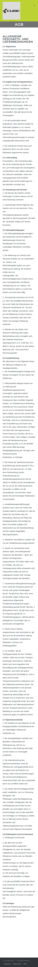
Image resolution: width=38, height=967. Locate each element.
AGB (24, 964)
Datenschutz (17, 964)
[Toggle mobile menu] (34, 5)
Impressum (7, 964)
